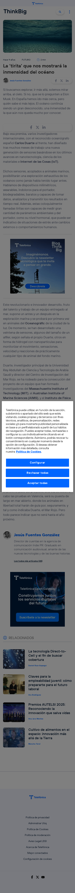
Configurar (37, 462)
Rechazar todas (37, 472)
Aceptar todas (37, 483)
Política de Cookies (28, 451)
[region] (37, 446)
